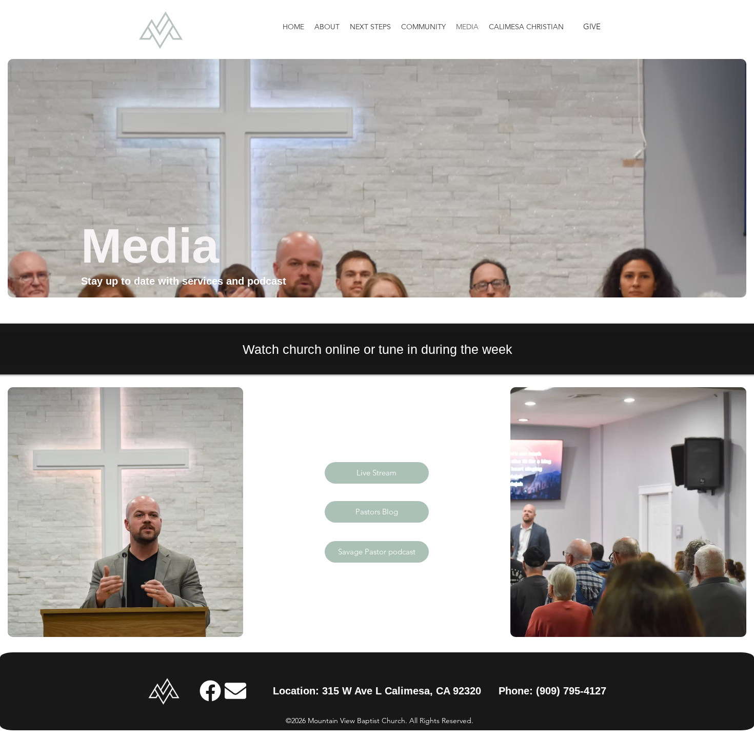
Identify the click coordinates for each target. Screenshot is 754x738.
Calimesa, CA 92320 (433, 690)
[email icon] (235, 691)
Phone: (517, 690)
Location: (297, 690)
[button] (327, 26)
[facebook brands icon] (210, 691)
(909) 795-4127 (571, 690)
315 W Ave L (353, 690)
